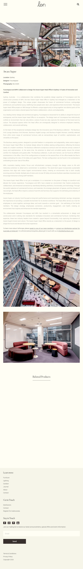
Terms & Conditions (9, 553)
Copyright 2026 (8, 559)
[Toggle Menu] (6, 4)
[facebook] (4, 523)
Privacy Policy (8, 556)
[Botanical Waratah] (21, 401)
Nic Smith (16, 84)
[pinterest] (13, 523)
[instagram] (9, 523)
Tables (66, 405)
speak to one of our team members (41, 228)
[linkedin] (18, 523)
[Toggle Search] (78, 4)
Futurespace (14, 81)
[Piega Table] (62, 401)
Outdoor (26, 405)
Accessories (17, 405)
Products (59, 405)
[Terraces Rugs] (21, 441)
